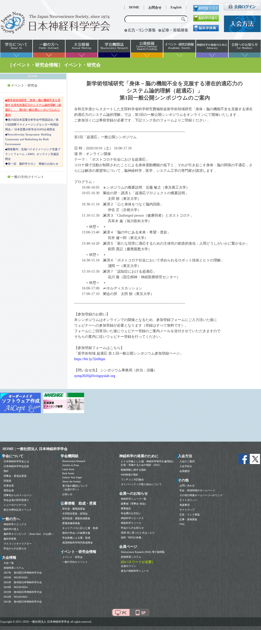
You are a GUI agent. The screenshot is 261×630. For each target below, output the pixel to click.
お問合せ (155, 7)
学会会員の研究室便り (16, 500)
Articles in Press (70, 465)
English (176, 7)
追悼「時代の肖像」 (132, 537)
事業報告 (126, 508)
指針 (6, 471)
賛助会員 (9, 490)
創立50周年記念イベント (18, 509)
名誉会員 (9, 485)
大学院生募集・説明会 (75, 513)
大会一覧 (9, 563)
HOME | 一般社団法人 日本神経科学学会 (35, 449)
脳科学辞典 (10, 538)
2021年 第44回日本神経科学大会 (23, 601)
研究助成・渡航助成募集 (76, 518)
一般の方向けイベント (27, 177)
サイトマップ (187, 509)
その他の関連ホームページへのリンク (201, 495)
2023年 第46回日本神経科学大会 (23, 592)
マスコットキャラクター (18, 543)
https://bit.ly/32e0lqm (89, 359)
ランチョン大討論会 (132, 479)
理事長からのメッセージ (18, 495)
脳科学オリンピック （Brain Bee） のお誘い (29, 534)
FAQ (181, 524)
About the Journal (71, 481)
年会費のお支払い (131, 513)
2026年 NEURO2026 (16, 577)
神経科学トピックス (15, 524)
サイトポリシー (188, 500)
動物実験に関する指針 (133, 469)
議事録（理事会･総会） (134, 503)
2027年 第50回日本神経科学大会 (23, 572)
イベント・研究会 (24, 85)
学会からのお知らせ (15, 548)
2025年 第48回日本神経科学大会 (23, 582)
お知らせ (67, 494)
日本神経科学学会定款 (16, 466)
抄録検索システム (14, 567)
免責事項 (184, 504)
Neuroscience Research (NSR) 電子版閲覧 (143, 552)
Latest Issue (68, 469)
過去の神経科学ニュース (135, 570)
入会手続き (185, 466)
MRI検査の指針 (129, 474)
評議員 (7, 480)
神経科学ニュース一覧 (133, 498)
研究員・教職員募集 (73, 508)
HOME (134, 7)
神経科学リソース (131, 523)
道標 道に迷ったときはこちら (138, 532)
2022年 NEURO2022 (16, 596)
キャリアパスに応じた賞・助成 (80, 528)
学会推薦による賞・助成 (76, 537)
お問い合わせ (187, 485)
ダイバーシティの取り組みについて (141, 484)
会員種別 (184, 471)
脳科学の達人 (11, 529)
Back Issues (68, 473)
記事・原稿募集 (188, 519)
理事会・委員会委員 (15, 475)
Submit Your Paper (72, 477)
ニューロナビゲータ (15, 504)
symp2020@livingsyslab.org (94, 376)
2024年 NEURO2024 (16, 587)
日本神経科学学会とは (16, 461)
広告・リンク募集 (189, 514)
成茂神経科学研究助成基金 (77, 542)
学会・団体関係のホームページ (197, 490)
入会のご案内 (187, 461)
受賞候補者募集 (71, 523)
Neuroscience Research (73, 461)
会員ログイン (128, 566)
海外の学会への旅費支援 (76, 532)
